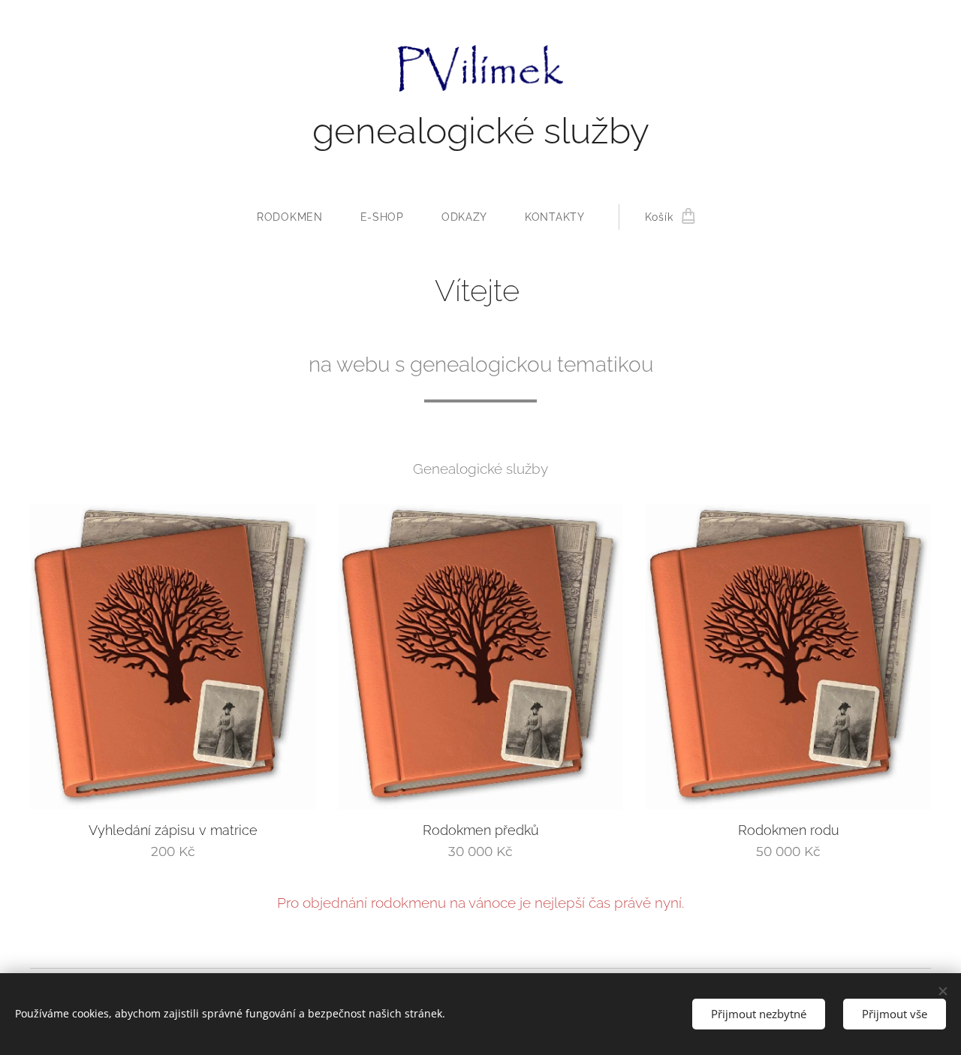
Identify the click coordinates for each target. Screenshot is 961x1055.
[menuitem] (299, 217)
